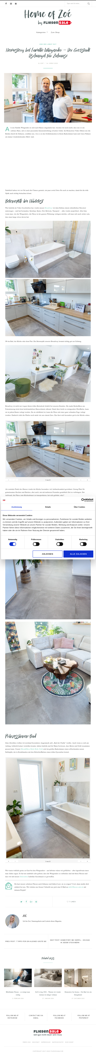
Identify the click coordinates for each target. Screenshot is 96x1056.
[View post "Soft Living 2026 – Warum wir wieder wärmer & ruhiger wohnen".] (48, 978)
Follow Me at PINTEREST (84, 1017)
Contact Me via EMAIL (36, 1017)
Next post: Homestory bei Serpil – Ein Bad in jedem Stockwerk (70, 941)
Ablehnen (47, 554)
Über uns (27, 1042)
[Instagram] (11, 4)
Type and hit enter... (73, 3)
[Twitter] (21, 902)
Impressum (45, 1042)
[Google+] (31, 902)
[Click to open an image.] (48, 98)
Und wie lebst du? (48, 44)
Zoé (41, 63)
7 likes (72, 902)
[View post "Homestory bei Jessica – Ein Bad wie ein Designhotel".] (78, 978)
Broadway (48, 208)
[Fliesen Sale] (48, 17)
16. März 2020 (52, 63)
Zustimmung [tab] (16, 507)
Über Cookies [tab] (79, 507)
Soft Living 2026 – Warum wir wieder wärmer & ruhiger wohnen (48, 993)
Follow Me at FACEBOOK (59, 1017)
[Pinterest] (16, 4)
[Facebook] (6, 4)
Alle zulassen (78, 554)
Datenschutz (57, 1042)
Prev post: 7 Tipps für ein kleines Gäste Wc (26, 941)
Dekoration (24, 876)
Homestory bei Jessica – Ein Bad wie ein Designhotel (78, 993)
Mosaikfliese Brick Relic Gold (32, 749)
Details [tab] (48, 507)
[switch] (36, 544)
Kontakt (36, 1042)
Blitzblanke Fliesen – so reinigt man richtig (18, 993)
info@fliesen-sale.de (75, 887)
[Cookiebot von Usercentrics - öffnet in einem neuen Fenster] (83, 500)
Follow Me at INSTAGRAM (12, 1017)
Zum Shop (55, 32)
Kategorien (41, 32)
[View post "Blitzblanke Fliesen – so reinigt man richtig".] (18, 978)
